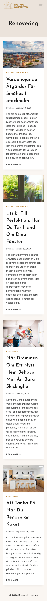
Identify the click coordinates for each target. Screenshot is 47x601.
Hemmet (10, 73)
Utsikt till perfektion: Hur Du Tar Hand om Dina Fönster (23, 227)
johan (11, 108)
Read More (14, 164)
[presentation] (23, 54)
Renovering (22, 73)
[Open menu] (41, 5)
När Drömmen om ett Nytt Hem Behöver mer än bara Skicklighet (22, 372)
